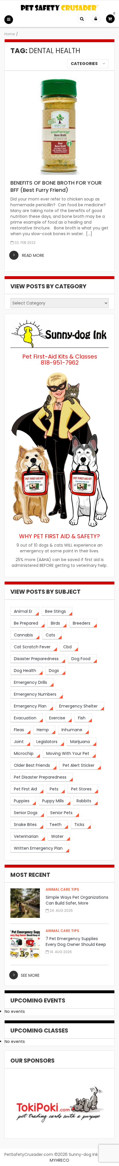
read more (33, 255)
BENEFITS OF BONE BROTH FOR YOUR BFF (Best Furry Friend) (56, 186)
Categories (84, 63)
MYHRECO (59, 1160)
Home (9, 33)
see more (30, 975)
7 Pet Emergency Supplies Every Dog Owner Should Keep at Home (76, 944)
